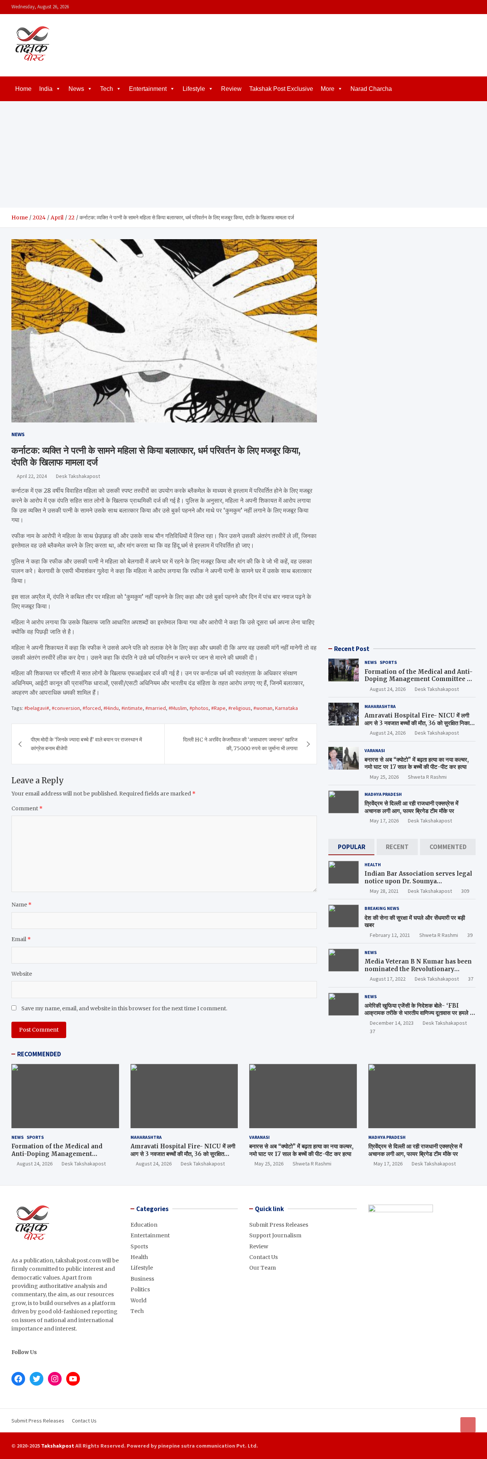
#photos (198, 708)
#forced (92, 708)
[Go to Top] (468, 1424)
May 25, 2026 (384, 776)
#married (155, 708)
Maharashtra (380, 706)
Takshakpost (57, 1445)
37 (470, 978)
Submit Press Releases (278, 1224)
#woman (262, 708)
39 (470, 935)
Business (142, 1278)
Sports (388, 662)
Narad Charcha (371, 89)
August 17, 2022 (388, 978)
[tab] (351, 847)
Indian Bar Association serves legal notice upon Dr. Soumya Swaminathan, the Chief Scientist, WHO (418, 885)
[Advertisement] (243, 154)
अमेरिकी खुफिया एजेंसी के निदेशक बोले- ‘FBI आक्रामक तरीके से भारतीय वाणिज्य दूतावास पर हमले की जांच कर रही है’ (419, 1013)
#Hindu (111, 708)
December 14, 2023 (392, 1022)
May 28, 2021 (384, 890)
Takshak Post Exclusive (281, 89)
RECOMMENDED (39, 1054)
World (138, 1300)
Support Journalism (275, 1235)
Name (21, 904)
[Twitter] (461, 7)
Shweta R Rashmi (427, 776)
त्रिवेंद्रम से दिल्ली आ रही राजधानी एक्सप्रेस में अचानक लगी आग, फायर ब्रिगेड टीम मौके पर (411, 807)
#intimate (132, 708)
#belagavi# (36, 708)
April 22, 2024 (32, 476)
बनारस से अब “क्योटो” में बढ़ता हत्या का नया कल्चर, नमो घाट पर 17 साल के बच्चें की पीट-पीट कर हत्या (416, 763)
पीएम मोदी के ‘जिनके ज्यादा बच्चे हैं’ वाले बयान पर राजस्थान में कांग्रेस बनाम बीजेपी (86, 743)
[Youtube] (471, 7)
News (76, 89)
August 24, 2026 (388, 689)
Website (21, 973)
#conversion (66, 708)
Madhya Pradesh (383, 794)
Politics (140, 1289)
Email (21, 939)
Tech (106, 89)
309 (465, 890)
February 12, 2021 (390, 935)
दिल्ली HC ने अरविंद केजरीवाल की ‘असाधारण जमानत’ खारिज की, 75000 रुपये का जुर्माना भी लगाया (240, 743)
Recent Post (351, 649)
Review (231, 89)
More (327, 89)
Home (23, 89)
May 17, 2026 (384, 820)
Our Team (262, 1267)
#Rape (218, 708)
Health (372, 864)
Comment (27, 808)
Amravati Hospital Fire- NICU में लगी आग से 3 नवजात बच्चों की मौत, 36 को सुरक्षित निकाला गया (419, 723)
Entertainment (148, 89)
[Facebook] (441, 7)
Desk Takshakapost (78, 476)
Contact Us (263, 1257)
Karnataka (286, 708)
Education (144, 1224)
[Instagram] (451, 7)
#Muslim (178, 708)
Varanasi (374, 750)
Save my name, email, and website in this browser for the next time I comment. (124, 1008)
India (46, 89)
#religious (239, 708)
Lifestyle (194, 89)
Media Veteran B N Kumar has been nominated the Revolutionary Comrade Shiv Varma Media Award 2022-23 (418, 972)
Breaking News (381, 908)
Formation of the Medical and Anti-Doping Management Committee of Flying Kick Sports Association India (418, 683)
